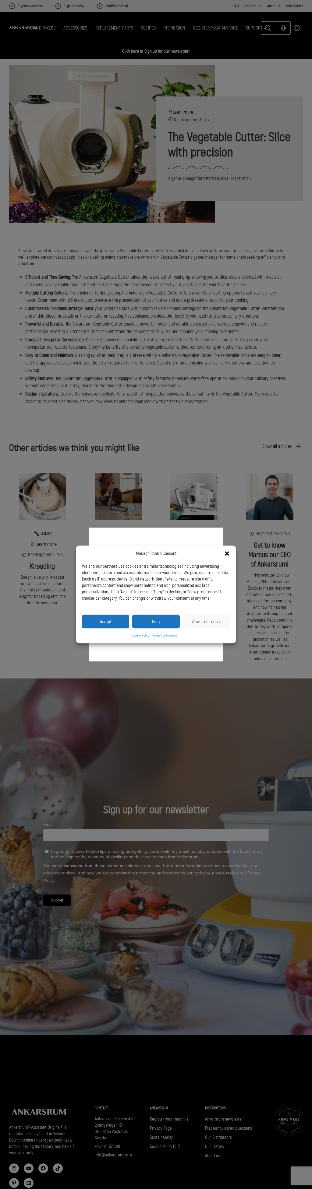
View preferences (206, 621)
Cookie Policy (140, 635)
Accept (105, 621)
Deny (156, 621)
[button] (227, 554)
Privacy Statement (164, 635)
